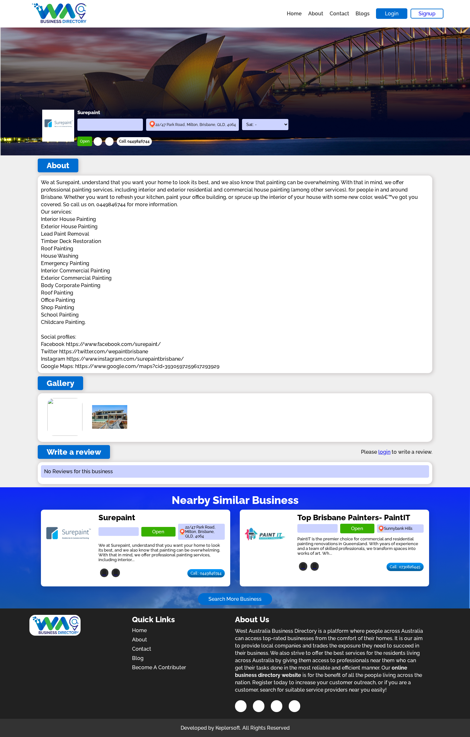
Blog (138, 658)
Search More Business (235, 599)
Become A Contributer (159, 667)
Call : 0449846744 (206, 573)
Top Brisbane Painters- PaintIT (353, 517)
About (315, 14)
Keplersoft (227, 728)
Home (294, 14)
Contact (339, 14)
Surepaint (116, 517)
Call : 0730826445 (405, 567)
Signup (427, 14)
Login (391, 14)
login (384, 452)
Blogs (363, 14)
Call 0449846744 (134, 141)
